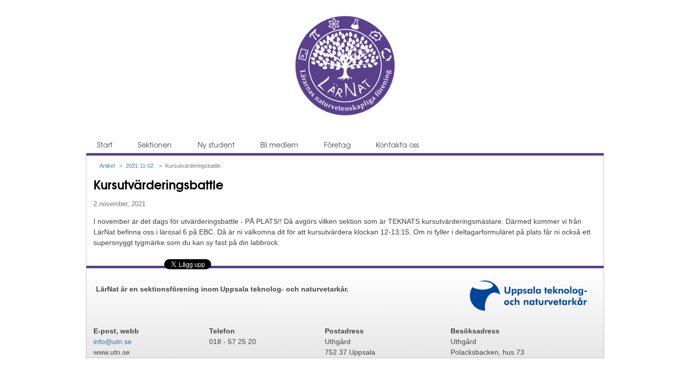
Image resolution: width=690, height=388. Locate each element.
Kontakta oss (397, 144)
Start (105, 144)
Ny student (216, 144)
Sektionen (155, 144)
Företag (337, 144)
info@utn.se (112, 341)
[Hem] (345, 114)
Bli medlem (279, 144)
